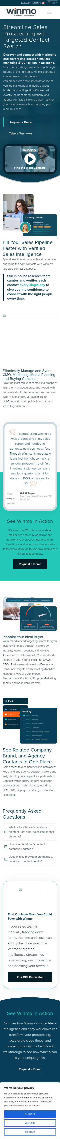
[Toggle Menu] (49, 12)
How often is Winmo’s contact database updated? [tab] (27, 846)
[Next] (52, 427)
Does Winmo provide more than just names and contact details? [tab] (31, 859)
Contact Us (25, 2)
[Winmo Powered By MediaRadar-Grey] (21, 12)
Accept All (30, 1114)
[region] (30, 1110)
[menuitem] (26, 3)
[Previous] (44, 427)
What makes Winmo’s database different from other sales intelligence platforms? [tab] (32, 832)
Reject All (30, 1132)
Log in (54, 2)
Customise (30, 1123)
